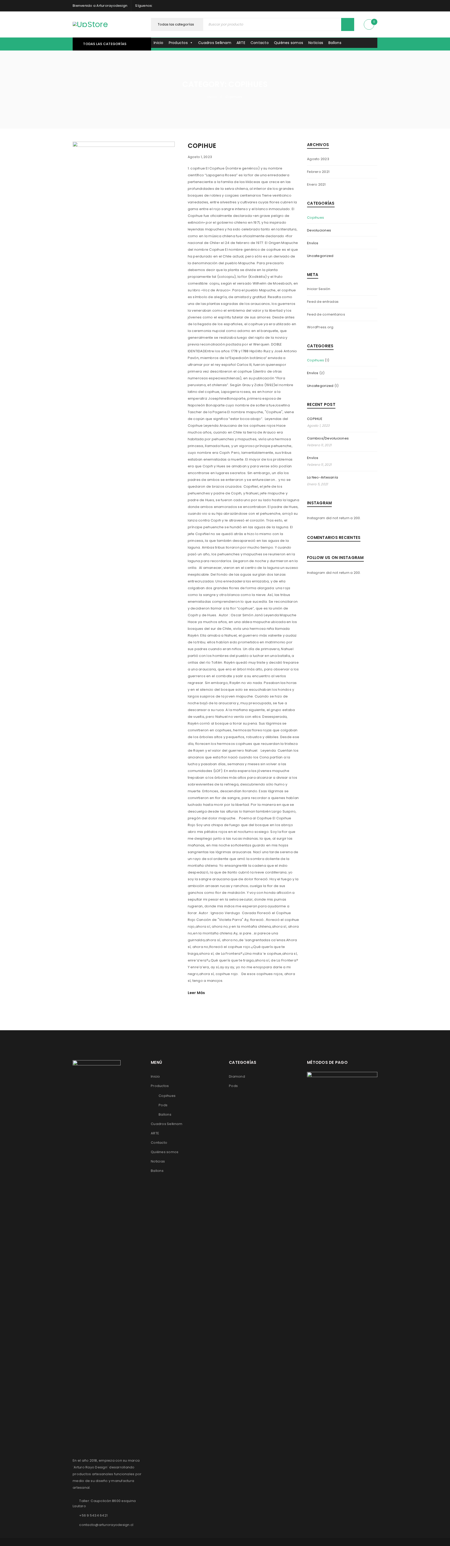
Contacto (260, 42)
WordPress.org (320, 327)
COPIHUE (202, 145)
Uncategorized (320, 255)
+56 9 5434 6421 (93, 1515)
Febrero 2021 (318, 171)
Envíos (312, 243)
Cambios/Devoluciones (328, 438)
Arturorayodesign (111, 5)
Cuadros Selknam (214, 42)
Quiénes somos (288, 42)
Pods (163, 1105)
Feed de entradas (323, 301)
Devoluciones (319, 230)
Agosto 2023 (318, 158)
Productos (178, 42)
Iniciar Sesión (318, 288)
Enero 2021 (316, 184)
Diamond (237, 1076)
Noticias (315, 42)
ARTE (240, 42)
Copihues (315, 217)
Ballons (334, 42)
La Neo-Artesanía (322, 477)
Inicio (159, 42)
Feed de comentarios (326, 314)
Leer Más (196, 992)
